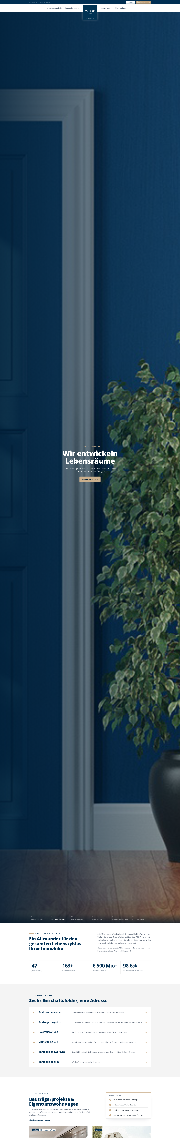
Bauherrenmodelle (54, 8)
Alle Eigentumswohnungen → (40, 1120)
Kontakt (130, 2)
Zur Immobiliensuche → (90, 479)
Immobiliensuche (72, 8)
